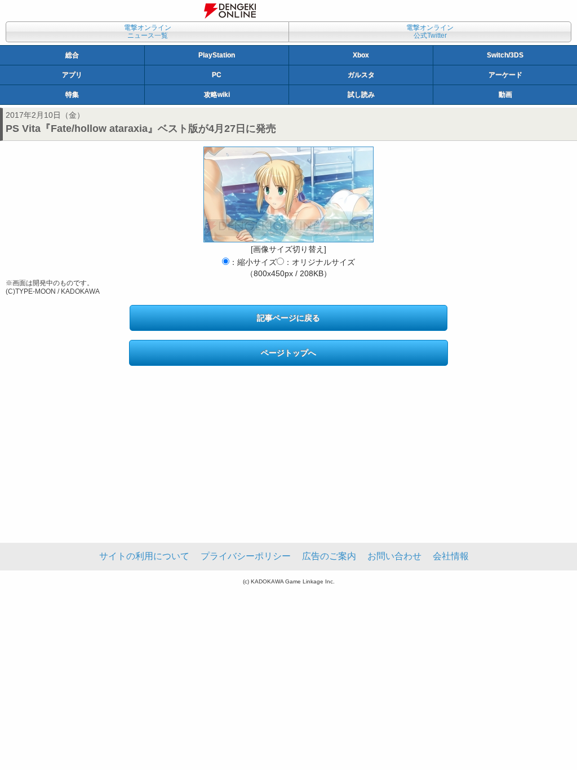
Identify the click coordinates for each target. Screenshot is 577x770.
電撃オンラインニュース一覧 (147, 31)
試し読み (361, 95)
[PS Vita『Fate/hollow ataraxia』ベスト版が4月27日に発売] (288, 194)
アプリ (72, 75)
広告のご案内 (329, 556)
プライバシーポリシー (246, 556)
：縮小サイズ (253, 262)
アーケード (505, 75)
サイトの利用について (144, 556)
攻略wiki (217, 95)
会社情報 (451, 556)
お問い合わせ (394, 556)
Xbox (361, 55)
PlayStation (216, 55)
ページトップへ (288, 352)
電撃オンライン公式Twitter (430, 31)
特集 (72, 95)
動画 (505, 95)
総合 (72, 55)
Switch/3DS (505, 55)
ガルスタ (361, 75)
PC (216, 75)
